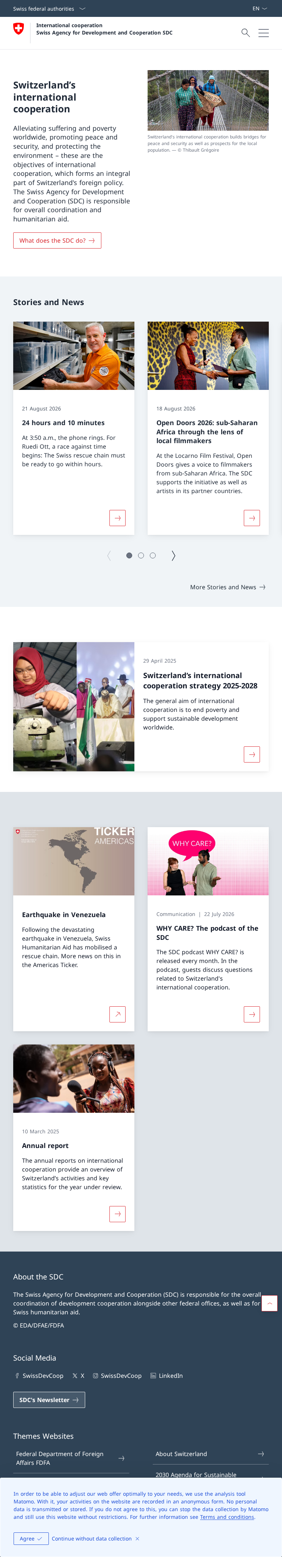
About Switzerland (181, 1454)
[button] (129, 555)
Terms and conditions (227, 1516)
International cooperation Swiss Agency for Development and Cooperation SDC (104, 29)
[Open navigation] (264, 33)
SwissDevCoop (43, 1376)
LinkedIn (170, 1376)
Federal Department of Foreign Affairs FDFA (60, 1458)
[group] (73, 428)
